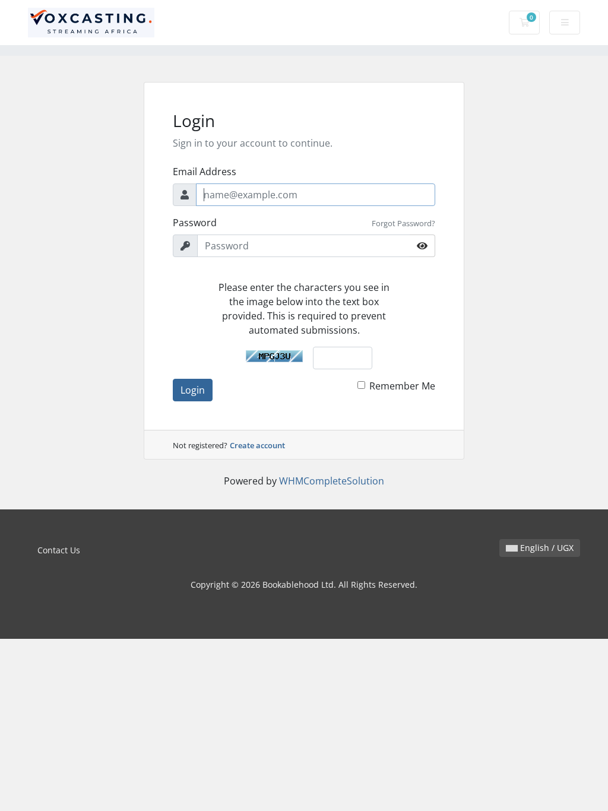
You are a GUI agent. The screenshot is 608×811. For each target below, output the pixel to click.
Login (192, 390)
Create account (257, 445)
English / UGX (546, 547)
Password (195, 222)
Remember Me (402, 385)
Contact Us (58, 550)
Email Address (204, 171)
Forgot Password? (403, 223)
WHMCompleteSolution (331, 480)
